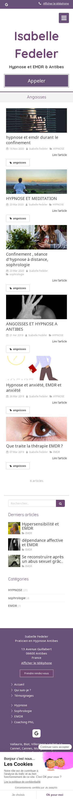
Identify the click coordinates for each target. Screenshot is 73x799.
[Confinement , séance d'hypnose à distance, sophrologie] (36, 237)
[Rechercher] (60, 503)
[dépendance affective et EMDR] (14, 544)
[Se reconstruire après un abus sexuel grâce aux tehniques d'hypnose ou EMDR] (14, 561)
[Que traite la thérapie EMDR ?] (36, 429)
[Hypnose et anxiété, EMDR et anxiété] (36, 368)
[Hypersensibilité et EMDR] (14, 528)
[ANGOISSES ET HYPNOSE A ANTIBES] (36, 307)
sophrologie (17, 598)
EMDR (12, 606)
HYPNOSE (15, 590)
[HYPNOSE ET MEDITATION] (36, 181)
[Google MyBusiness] (6, 5)
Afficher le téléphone (56, 3)
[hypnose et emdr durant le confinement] (36, 120)
